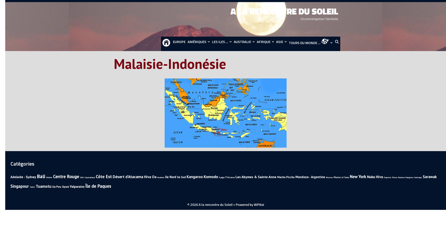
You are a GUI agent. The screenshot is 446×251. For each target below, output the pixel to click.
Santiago (418, 177)
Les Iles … (220, 41)
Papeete (387, 177)
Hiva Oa (150, 176)
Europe (179, 41)
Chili (82, 177)
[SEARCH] (337, 42)
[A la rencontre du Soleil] (339, 19)
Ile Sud (181, 177)
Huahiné (160, 177)
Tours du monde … (305, 42)
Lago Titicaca (227, 177)
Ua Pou (56, 187)
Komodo (211, 176)
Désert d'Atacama (128, 176)
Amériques (197, 41)
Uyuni (65, 187)
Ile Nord (170, 177)
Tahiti (32, 187)
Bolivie (49, 177)
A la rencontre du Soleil (284, 11)
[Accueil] (166, 44)
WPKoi (259, 204)
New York (358, 176)
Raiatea (401, 177)
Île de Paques (98, 186)
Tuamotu (43, 186)
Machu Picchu (286, 177)
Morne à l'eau (341, 177)
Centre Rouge (66, 176)
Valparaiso (77, 186)
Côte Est (104, 176)
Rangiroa (409, 177)
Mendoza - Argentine (310, 177)
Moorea (329, 177)
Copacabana (89, 177)
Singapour (19, 186)
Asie (279, 41)
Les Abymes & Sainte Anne (256, 177)
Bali (41, 176)
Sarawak (430, 176)
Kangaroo (195, 176)
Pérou (394, 177)
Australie (242, 41)
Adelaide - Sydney (23, 177)
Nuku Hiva (375, 176)
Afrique (263, 41)
